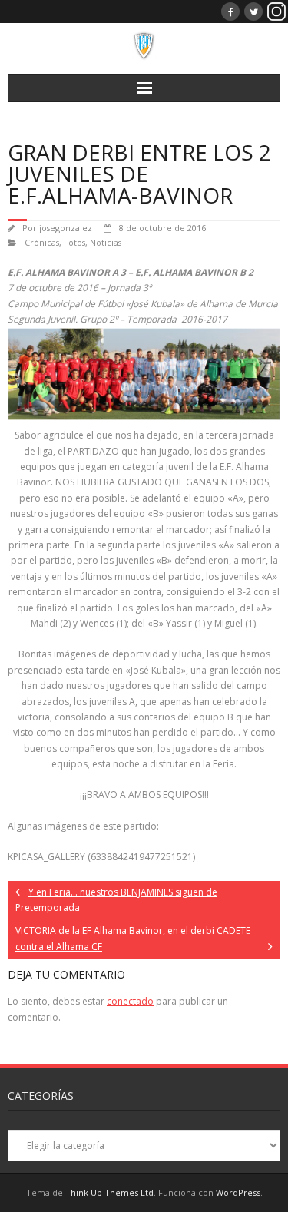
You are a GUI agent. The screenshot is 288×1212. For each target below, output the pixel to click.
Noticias (105, 242)
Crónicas (42, 242)
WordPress (238, 1192)
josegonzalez (65, 227)
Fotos (74, 242)
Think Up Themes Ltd (109, 1192)
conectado (130, 1001)
